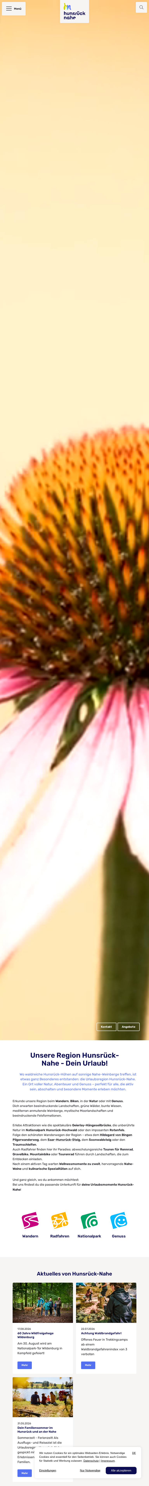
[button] (141, 7)
